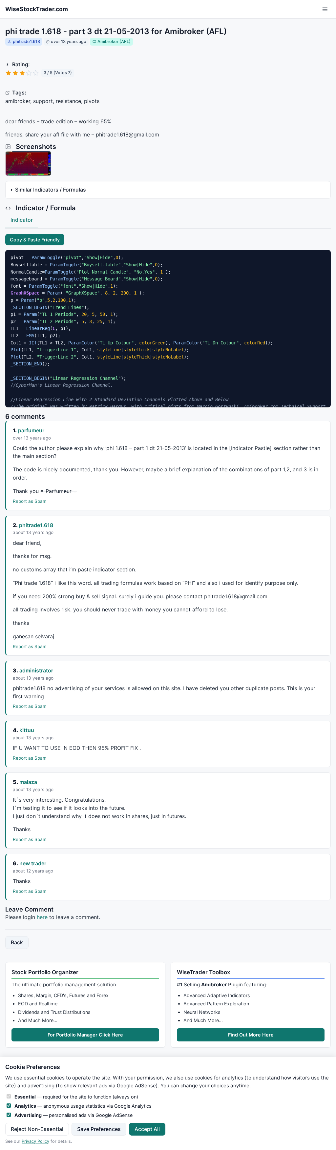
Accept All (147, 1129)
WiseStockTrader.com (36, 9)
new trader (32, 863)
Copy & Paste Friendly (35, 239)
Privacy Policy (35, 1141)
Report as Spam (30, 501)
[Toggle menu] (325, 9)
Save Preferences (99, 1129)
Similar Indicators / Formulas (50, 189)
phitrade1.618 (26, 41)
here (42, 917)
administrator (36, 670)
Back (17, 942)
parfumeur (31, 430)
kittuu (26, 730)
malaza (28, 782)
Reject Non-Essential (37, 1129)
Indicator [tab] (21, 219)
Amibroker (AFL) (114, 41)
